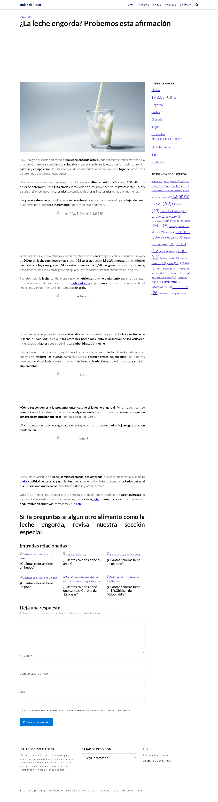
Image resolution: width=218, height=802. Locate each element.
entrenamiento (169, 251)
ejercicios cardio (170, 237)
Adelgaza (157, 181)
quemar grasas (171, 281)
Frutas (157, 4)
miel (96, 499)
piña (155, 277)
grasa (172, 263)
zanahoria (164, 293)
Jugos (155, 127)
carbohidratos (80, 283)
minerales (161, 273)
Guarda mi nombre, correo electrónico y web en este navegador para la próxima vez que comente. (77, 710)
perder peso (183, 273)
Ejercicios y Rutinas (164, 97)
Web (22, 691)
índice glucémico (177, 293)
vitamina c (162, 287)
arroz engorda (174, 190)
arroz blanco (158, 190)
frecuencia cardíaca (169, 258)
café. (79, 504)
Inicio (146, 749)
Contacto (185, 4)
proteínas (168, 277)
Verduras (170, 4)
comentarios (158, 221)
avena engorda (163, 197)
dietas (173, 226)
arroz (185, 186)
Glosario (157, 119)
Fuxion (159, 263)
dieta (23, 481)
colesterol (173, 216)
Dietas (131, 4)
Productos (158, 134)
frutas (183, 257)
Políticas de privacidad (156, 754)
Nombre (26, 656)
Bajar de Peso (30, 4)
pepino (172, 273)
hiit (161, 268)
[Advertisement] (109, 56)
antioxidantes (167, 186)
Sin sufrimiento (161, 147)
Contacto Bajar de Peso (157, 760)
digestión (169, 232)
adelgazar (174, 181)
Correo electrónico (35, 673)
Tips (154, 154)
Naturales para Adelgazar (168, 138)
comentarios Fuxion (178, 220)
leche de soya (172, 268)
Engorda (144, 4)
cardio (158, 216)
